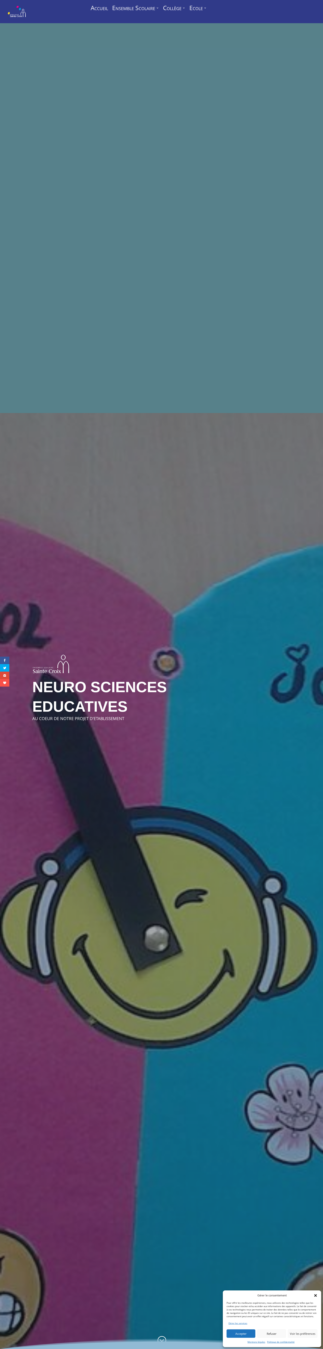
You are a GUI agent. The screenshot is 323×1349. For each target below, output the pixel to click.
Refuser (271, 1334)
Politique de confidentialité (281, 1342)
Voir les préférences (302, 1334)
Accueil (99, 9)
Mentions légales (256, 1342)
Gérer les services (237, 1323)
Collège (172, 9)
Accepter (241, 1334)
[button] (315, 1295)
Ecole (196, 9)
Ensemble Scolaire (133, 9)
